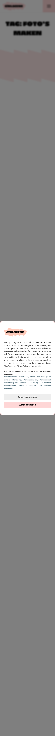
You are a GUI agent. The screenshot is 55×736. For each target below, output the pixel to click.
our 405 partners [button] (39, 342)
